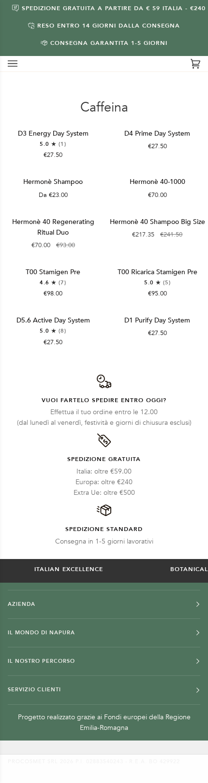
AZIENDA (21, 604)
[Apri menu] (22, 63)
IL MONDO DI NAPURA (41, 632)
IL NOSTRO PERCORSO (41, 661)
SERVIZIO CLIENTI (34, 689)
